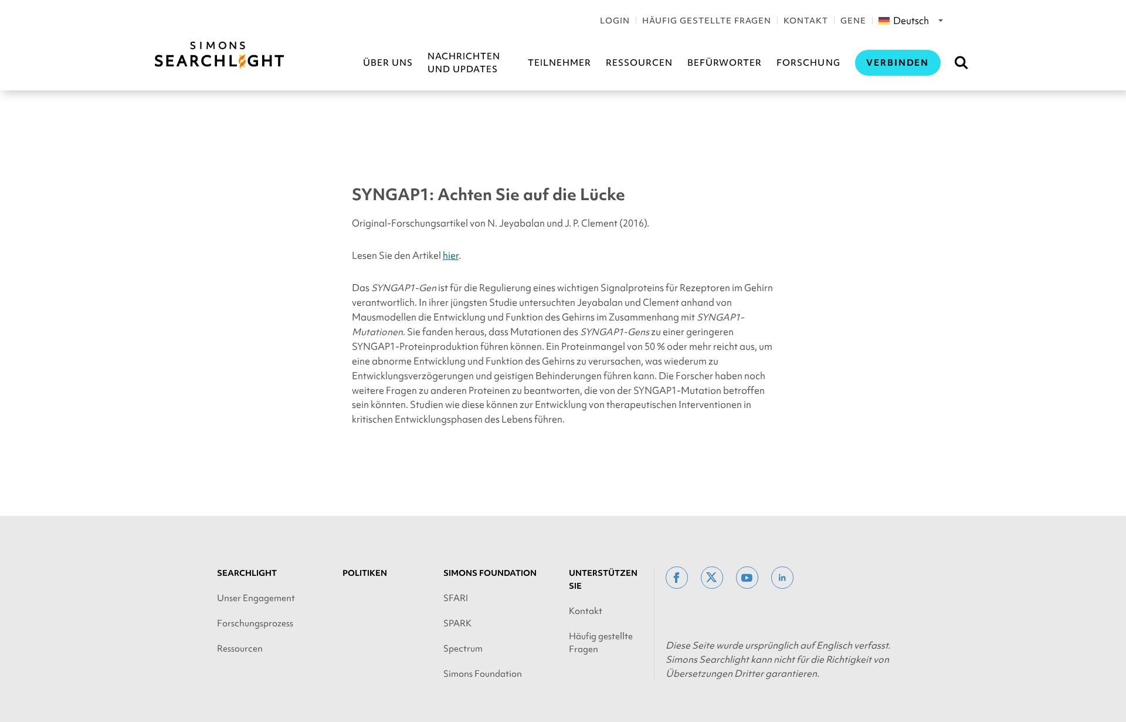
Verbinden (898, 63)
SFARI (455, 598)
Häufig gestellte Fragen (706, 20)
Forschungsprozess (255, 623)
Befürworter (724, 63)
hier (451, 255)
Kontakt (806, 20)
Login (615, 20)
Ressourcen (639, 63)
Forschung (808, 63)
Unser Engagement (256, 598)
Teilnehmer (559, 63)
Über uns (388, 63)
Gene (853, 20)
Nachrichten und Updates (464, 62)
